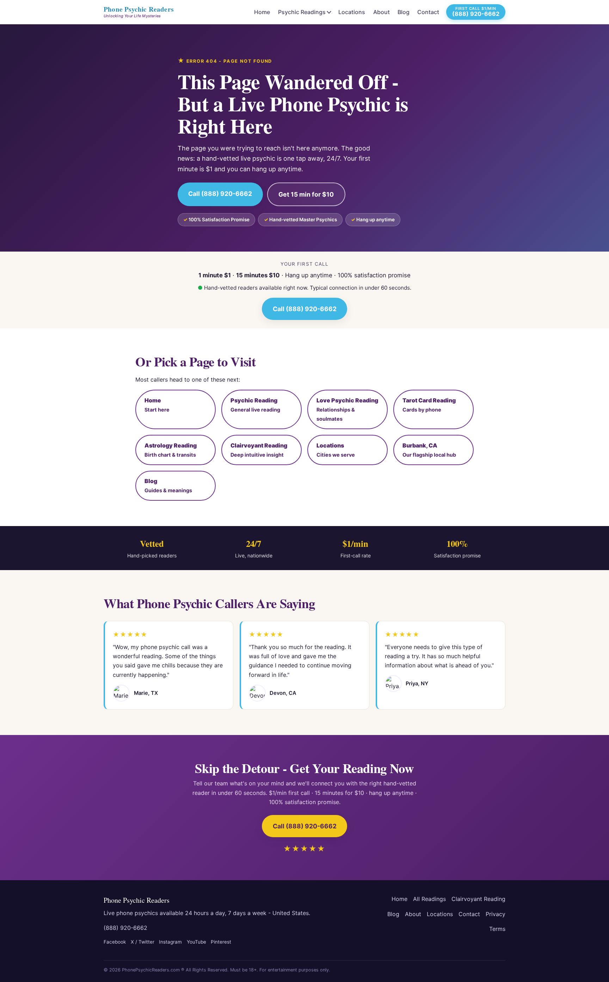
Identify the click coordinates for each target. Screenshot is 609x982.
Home (262, 12)
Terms (497, 928)
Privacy (495, 914)
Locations (351, 12)
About (381, 12)
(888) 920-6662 (125, 927)
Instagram (170, 942)
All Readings (429, 898)
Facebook (115, 942)
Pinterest (221, 942)
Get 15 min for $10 (306, 194)
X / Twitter (142, 942)
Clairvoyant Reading (478, 898)
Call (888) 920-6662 (220, 193)
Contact (428, 12)
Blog (404, 12)
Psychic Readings (302, 12)
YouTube (196, 942)
